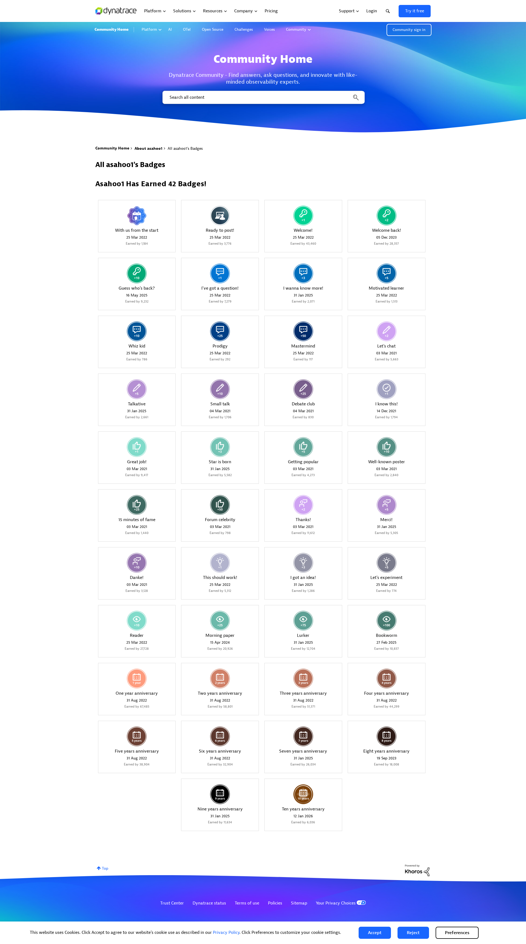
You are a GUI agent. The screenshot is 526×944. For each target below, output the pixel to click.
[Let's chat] (386, 331)
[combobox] (263, 97)
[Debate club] (303, 389)
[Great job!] (137, 447)
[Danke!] (137, 563)
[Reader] (137, 621)
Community (296, 29)
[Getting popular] (303, 447)
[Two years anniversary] (220, 678)
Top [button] (105, 868)
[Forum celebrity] (220, 505)
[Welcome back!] (386, 215)
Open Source (212, 29)
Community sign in (409, 29)
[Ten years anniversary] (303, 794)
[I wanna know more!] (303, 273)
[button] (375, 933)
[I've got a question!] (220, 273)
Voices (269, 29)
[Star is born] (220, 447)
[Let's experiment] (386, 563)
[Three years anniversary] (303, 678)
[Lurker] (303, 621)
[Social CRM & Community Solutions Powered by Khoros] (417, 870)
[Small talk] (220, 389)
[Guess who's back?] (137, 273)
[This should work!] (220, 563)
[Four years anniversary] (386, 678)
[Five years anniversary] (137, 736)
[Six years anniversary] (220, 736)
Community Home (111, 29)
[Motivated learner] (386, 273)
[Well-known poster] (386, 447)
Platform (149, 29)
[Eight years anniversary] (386, 736)
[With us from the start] (137, 215)
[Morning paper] (220, 621)
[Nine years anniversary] (220, 794)
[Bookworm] (386, 621)
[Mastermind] (303, 331)
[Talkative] (137, 389)
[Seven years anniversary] (303, 736)
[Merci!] (386, 505)
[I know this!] (386, 389)
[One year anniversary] (137, 678)
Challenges (244, 29)
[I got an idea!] (303, 563)
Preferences (457, 932)
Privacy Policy (226, 932)
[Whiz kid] (137, 331)
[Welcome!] (303, 215)
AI (170, 29)
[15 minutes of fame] (137, 505)
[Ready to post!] (220, 215)
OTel (187, 29)
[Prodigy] (220, 331)
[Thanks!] (303, 505)
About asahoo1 (148, 148)
